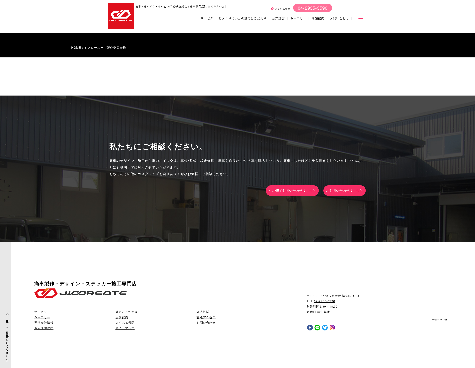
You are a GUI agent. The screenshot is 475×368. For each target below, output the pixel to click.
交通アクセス (206, 317)
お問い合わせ (339, 18)
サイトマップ (125, 328)
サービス (207, 18)
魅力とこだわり (126, 312)
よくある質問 (282, 8)
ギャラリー (298, 18)
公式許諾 (278, 18)
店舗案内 (318, 18)
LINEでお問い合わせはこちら (293, 190)
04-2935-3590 (312, 7)
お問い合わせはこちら (345, 190)
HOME (76, 47)
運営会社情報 (43, 322)
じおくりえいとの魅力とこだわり (243, 18)
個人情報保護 (43, 328)
